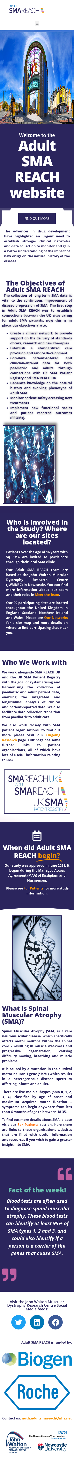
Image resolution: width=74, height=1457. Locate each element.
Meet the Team (47, 594)
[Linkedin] (37, 1322)
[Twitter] (18, 1322)
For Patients (34, 888)
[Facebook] (55, 1322)
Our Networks (56, 617)
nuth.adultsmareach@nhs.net (47, 1418)
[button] (37, 23)
